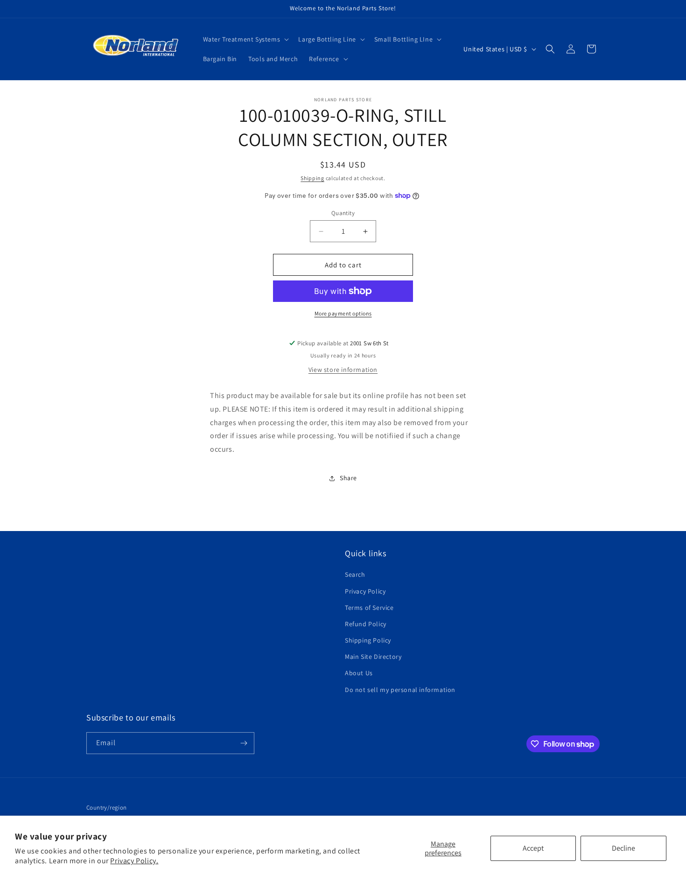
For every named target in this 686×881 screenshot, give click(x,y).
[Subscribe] (243, 743)
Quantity (343, 213)
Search (355, 574)
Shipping (312, 178)
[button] (245, 39)
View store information (343, 369)
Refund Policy (365, 624)
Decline (623, 848)
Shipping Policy (368, 640)
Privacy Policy (365, 591)
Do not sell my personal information (400, 689)
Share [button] (348, 478)
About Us (359, 673)
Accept (533, 848)
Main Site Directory (373, 656)
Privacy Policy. (134, 861)
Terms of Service (369, 607)
